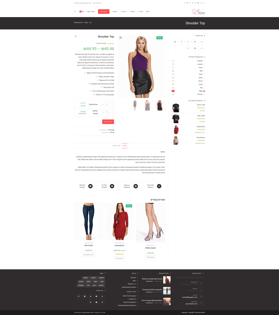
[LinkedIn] (84, 296)
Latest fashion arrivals (129, 287)
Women (105, 130)
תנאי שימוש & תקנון (88, 312)
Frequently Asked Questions (127, 305)
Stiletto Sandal (150, 248)
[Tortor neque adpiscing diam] (167, 301)
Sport (200, 84)
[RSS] (203, 3)
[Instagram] (195, 3)
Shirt (89, 282)
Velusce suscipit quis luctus (152, 279)
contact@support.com (189, 297)
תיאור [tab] (125, 146)
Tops (100, 130)
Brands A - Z (132, 284)
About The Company (129, 296)
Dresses (117, 243)
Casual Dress (93, 104)
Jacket (93, 278)
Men (201, 71)
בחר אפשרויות (88, 255)
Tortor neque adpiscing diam (151, 300)
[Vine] (201, 3)
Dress (101, 278)
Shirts (200, 78)
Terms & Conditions (129, 302)
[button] (120, 37)
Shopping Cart (87, 3)
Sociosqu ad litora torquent (152, 290)
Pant (95, 282)
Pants (200, 74)
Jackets (199, 64)
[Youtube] (195, 48)
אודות (103, 312)
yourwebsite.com (191, 304)
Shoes (148, 245)
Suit (201, 88)
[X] (185, 3)
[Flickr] (175, 42)
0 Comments (149, 281)
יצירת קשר (98, 312)
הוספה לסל (108, 122)
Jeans (86, 243)
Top (103, 132)
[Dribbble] (192, 3)
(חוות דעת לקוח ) (101, 43)
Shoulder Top (78, 22)
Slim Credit (89, 245)
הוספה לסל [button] (150, 257)
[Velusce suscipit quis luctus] (167, 280)
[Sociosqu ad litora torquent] (167, 290)
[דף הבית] (90, 22)
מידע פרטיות (77, 312)
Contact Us (78, 3)
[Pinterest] (190, 3)
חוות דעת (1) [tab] (116, 146)
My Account (97, 3)
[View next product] (75, 36)
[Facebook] (187, 3)
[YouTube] (198, 3)
